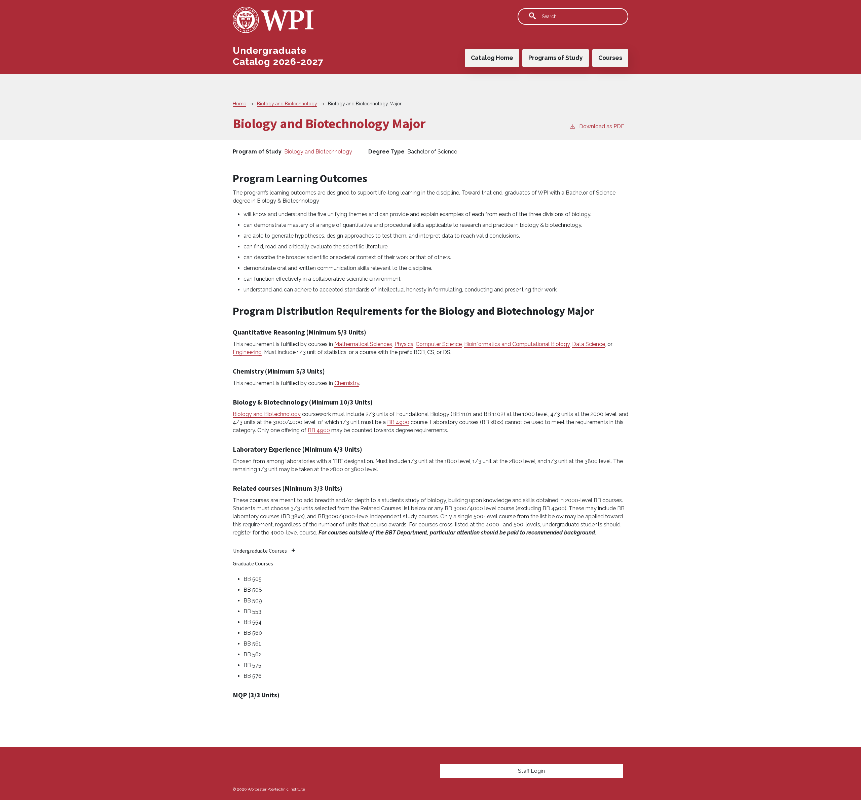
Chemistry (346, 383)
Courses (610, 57)
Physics (404, 344)
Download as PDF (601, 126)
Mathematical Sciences (363, 344)
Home (239, 103)
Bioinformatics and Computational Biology (517, 344)
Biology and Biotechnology (287, 103)
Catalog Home (492, 57)
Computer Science (439, 344)
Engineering (247, 352)
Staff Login (531, 771)
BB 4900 (398, 422)
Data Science (588, 344)
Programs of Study (555, 57)
